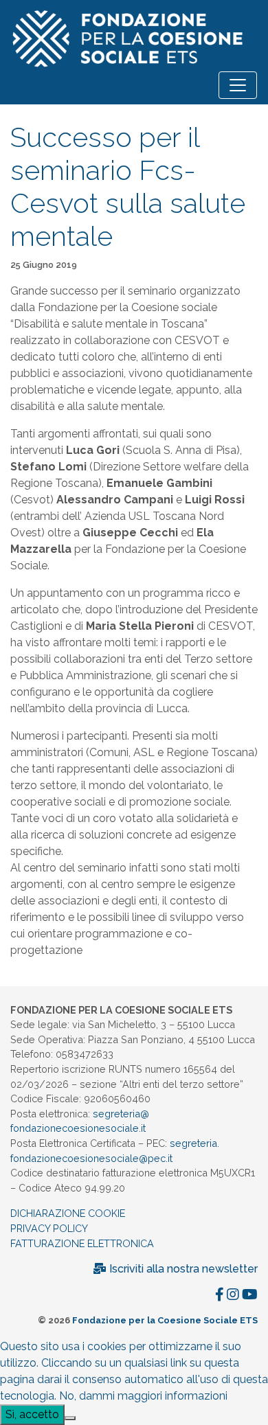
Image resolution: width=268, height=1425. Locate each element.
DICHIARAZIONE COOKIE (67, 1213)
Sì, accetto (32, 1414)
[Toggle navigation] (238, 85)
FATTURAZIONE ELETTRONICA (82, 1243)
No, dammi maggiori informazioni (143, 1395)
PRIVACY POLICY (49, 1228)
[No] (70, 1418)
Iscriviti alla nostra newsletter (182, 1268)
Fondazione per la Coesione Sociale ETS (165, 1320)
